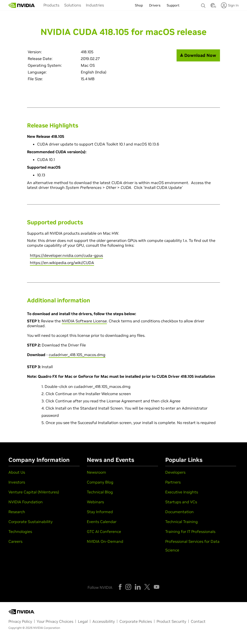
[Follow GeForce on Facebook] (120, 587)
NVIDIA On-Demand (105, 541)
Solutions (72, 5)
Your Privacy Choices (55, 621)
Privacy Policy (20, 621)
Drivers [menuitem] (154, 5)
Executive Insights (181, 492)
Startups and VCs (181, 501)
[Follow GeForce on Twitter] (147, 587)
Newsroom (96, 472)
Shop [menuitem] (139, 5)
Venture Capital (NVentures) (33, 492)
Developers (175, 472)
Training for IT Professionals (190, 531)
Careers (15, 541)
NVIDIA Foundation (25, 501)
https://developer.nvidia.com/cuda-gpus (66, 255)
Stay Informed (100, 511)
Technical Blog (100, 492)
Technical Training (181, 521)
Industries (95, 5)
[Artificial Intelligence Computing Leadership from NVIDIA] (21, 5)
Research (16, 511)
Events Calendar (102, 521)
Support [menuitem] (173, 5)
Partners (173, 482)
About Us (16, 472)
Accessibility (103, 621)
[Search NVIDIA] (203, 4)
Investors (16, 482)
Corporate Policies (135, 621)
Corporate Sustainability (30, 521)
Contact (198, 621)
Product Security (171, 621)
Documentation (179, 511)
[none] (203, 3)
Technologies (20, 531)
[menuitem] (51, 5)
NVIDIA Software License (84, 320)
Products (51, 5)
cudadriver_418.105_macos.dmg (77, 354)
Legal (83, 621)
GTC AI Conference (104, 531)
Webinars (95, 501)
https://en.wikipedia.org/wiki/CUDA (62, 262)
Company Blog (100, 482)
